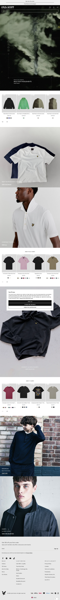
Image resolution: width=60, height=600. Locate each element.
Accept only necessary (30, 304)
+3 (44, 278)
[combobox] (56, 599)
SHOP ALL (4, 244)
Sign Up (56, 548)
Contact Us (19, 584)
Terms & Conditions (50, 569)
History (3, 563)
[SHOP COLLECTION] (30, 331)
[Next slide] (7, 282)
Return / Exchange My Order (21, 569)
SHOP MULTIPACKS (6, 184)
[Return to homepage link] (8, 7)
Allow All (30, 301)
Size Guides (19, 573)
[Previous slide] (3, 282)
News (3, 571)
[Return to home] (4, 593)
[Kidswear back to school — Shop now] (30, 446)
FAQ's (17, 575)
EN (55, 598)
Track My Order (20, 566)
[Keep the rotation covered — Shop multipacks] (30, 157)
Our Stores (4, 574)
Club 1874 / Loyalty (21, 563)
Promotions (47, 571)
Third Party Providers (50, 577)
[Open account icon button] (54, 7)
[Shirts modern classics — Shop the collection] (30, 506)
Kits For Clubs (5, 569)
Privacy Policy (29, 552)
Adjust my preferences (30, 307)
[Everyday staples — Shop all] (30, 217)
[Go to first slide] (7, 122)
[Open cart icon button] (50, 7)
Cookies (47, 566)
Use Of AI (47, 579)
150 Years (4, 566)
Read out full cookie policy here (26, 298)
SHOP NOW (5, 473)
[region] (30, 300)
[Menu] (57, 7)
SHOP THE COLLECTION (8, 533)
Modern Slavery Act (50, 574)
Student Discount (20, 578)
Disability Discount (20, 581)
